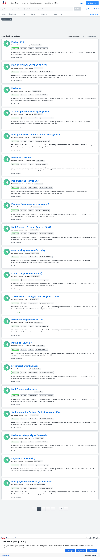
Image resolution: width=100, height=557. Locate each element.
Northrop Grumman (17, 45)
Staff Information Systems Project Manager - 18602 (36, 412)
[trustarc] (94, 555)
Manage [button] (70, 551)
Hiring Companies (36, 3)
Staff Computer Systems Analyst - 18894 (31, 227)
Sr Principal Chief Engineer (24, 365)
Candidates (15, 3)
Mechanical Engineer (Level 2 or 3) (28, 319)
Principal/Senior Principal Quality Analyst (32, 481)
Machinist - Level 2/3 (21, 342)
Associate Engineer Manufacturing (28, 250)
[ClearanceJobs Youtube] (93, 537)
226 (61, 509)
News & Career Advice (51, 3)
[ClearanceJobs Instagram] (97, 537)
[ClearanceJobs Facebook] (87, 537)
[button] (13, 14)
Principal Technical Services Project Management (35, 134)
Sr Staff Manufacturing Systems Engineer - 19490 (35, 296)
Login (81, 3)
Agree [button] (92, 551)
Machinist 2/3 (18, 41)
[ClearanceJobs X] (90, 537)
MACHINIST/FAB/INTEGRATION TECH (29, 65)
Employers (24, 3)
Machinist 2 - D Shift (21, 157)
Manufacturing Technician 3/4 (26, 180)
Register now (92, 3)
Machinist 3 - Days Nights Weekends (29, 435)
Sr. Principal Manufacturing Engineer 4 (30, 111)
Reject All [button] (81, 551)
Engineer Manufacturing (23, 458)
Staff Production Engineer (24, 388)
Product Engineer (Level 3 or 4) (26, 273)
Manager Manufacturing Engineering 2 (30, 203)
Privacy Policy (5, 555)
